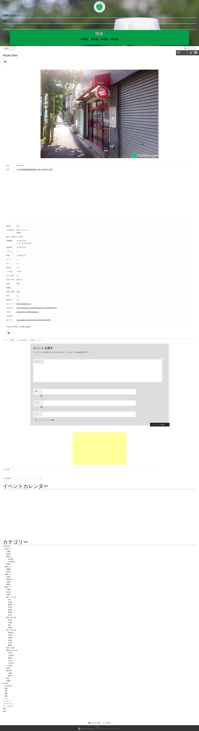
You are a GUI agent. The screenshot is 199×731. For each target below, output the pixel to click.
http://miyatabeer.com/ (24, 304)
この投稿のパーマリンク (35, 340)
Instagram (183, 52)
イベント (6, 26)
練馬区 (10, 645)
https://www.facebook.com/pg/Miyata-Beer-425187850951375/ (37, 308)
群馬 (7, 678)
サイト (37, 414)
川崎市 (10, 673)
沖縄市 (8, 582)
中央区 (10, 653)
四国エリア (8, 567)
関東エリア (8, 587)
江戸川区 (11, 663)
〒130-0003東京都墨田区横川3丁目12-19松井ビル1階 (34, 169)
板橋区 (10, 605)
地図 (4, 709)
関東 (84, 39)
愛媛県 (8, 569)
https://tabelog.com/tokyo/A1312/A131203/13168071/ (34, 320)
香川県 (8, 572)
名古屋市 (11, 559)
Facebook (187, 52)
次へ (187, 48)
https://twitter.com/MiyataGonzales (28, 312)
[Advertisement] (99, 448)
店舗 (4, 21)
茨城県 (8, 681)
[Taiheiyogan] (99, 7)
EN (9, 2)
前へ (6, 48)
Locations (6, 546)
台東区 (10, 602)
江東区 (10, 665)
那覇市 (8, 584)
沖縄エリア (8, 574)
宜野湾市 (9, 579)
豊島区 (10, 612)
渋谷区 (10, 643)
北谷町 (8, 577)
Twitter (191, 52)
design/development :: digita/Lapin (110, 729)
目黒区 (10, 627)
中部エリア (8, 549)
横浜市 (10, 676)
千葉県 (8, 589)
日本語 (5, 2)
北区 (9, 600)
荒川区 (10, 607)
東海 (94, 39)
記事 (4, 711)
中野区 (10, 635)
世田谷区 (11, 632)
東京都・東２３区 (11, 650)
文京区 (10, 660)
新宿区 (10, 638)
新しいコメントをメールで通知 (44, 420)
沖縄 (114, 39)
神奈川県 (9, 671)
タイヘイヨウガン (8, 706)
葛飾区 (10, 610)
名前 (39, 391)
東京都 (21, 340)
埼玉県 (8, 592)
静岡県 (8, 564)
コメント (38, 361)
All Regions (9, 686)
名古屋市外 (11, 561)
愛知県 (8, 556)
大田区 (10, 622)
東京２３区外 (10, 648)
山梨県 (8, 594)
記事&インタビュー (11, 15)
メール (39, 403)
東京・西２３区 (11, 630)
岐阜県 (8, 554)
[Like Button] (5, 62)
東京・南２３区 (11, 617)
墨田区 (13, 340)
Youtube (179, 52)
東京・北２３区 (11, 597)
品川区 (10, 620)
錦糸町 (26, 340)
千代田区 (11, 655)
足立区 (10, 615)
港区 (9, 625)
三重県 (8, 551)
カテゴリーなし (8, 703)
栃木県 (8, 668)
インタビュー (7, 701)
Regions (5, 683)
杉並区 (10, 640)
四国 (104, 39)
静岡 (6, 696)
